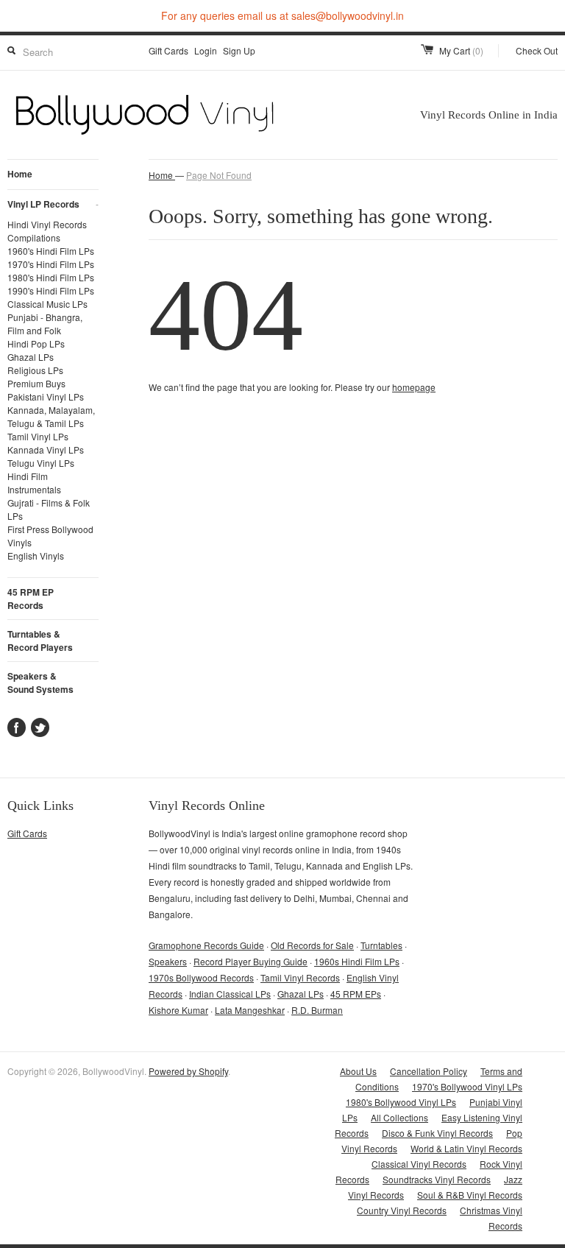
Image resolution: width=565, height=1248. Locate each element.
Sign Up (239, 50)
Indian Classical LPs (230, 993)
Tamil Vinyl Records (300, 977)
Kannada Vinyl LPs (45, 449)
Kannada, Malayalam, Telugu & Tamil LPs (51, 416)
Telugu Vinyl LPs (40, 462)
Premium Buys (36, 383)
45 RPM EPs (355, 993)
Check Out (537, 50)
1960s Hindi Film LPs (356, 961)
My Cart (461, 50)
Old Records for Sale (312, 945)
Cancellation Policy (428, 1071)
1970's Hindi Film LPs (50, 264)
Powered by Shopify (188, 1071)
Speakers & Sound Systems (40, 682)
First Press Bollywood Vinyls (50, 536)
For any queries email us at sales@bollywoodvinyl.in (282, 15)
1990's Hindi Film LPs (50, 290)
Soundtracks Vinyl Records (437, 1179)
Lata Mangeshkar (250, 1010)
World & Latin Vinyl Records (466, 1148)
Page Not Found (219, 175)
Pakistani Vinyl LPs (45, 396)
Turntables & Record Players (40, 640)
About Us (358, 1071)
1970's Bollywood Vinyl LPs (467, 1086)
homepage (414, 387)
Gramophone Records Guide (206, 945)
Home (19, 173)
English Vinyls (35, 555)
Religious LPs (35, 370)
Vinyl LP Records (53, 204)
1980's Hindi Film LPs (50, 277)
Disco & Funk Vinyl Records (437, 1133)
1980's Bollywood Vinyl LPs (401, 1102)
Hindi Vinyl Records (47, 224)
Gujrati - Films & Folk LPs (48, 509)
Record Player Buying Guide (250, 961)
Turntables (381, 945)
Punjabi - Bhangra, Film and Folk (44, 323)
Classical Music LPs (47, 303)
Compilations (33, 237)
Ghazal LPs (30, 356)
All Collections (399, 1117)
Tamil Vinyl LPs (37, 436)
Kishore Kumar (178, 1010)
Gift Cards (168, 50)
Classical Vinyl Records (419, 1163)
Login (205, 50)
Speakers (168, 961)
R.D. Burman (317, 1010)
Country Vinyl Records (402, 1210)
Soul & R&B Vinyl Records (469, 1194)
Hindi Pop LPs (36, 343)
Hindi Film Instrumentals (34, 483)
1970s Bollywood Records (201, 977)
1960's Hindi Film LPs (50, 250)
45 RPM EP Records (30, 598)
